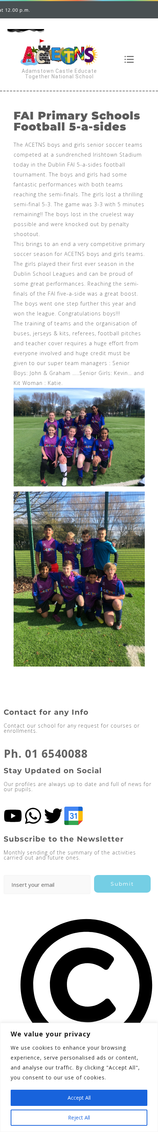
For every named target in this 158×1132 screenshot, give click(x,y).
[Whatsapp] (33, 816)
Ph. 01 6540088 (46, 753)
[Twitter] (53, 816)
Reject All (79, 1117)
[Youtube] (13, 816)
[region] (79, 1077)
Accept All (79, 1097)
